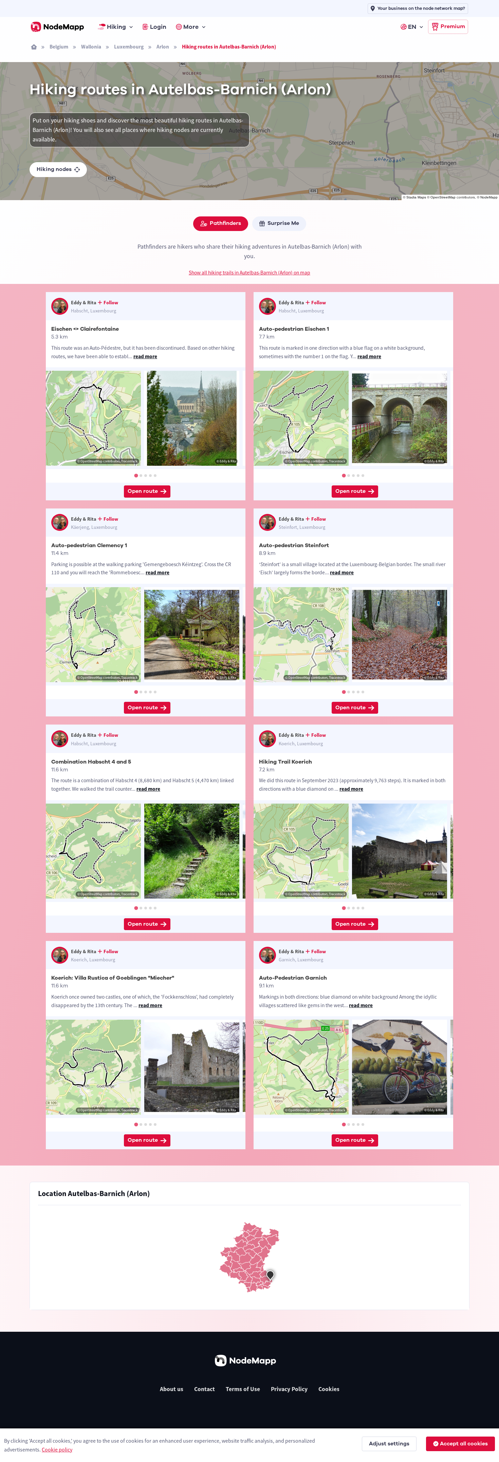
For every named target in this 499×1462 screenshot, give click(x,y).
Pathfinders (225, 223)
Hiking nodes (54, 169)
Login (158, 27)
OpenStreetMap (443, 197)
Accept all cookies (464, 1443)
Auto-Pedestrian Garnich (293, 978)
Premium (453, 26)
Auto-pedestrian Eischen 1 (294, 329)
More (191, 27)
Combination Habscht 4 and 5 (91, 762)
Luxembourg (129, 46)
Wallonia (91, 46)
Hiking (116, 27)
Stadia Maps (416, 197)
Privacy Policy (289, 1389)
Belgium (59, 46)
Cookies (328, 1389)
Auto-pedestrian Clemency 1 (89, 545)
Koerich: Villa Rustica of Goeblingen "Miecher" (112, 978)
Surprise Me (283, 223)
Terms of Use (243, 1389)
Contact (204, 1389)
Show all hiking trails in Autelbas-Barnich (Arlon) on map (249, 272)
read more (145, 356)
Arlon (162, 46)
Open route (143, 491)
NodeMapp (489, 197)
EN (412, 27)
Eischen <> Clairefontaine (85, 329)
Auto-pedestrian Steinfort (294, 545)
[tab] (136, 475)
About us (171, 1389)
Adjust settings (389, 1443)
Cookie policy (57, 1449)
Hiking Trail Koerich (285, 762)
